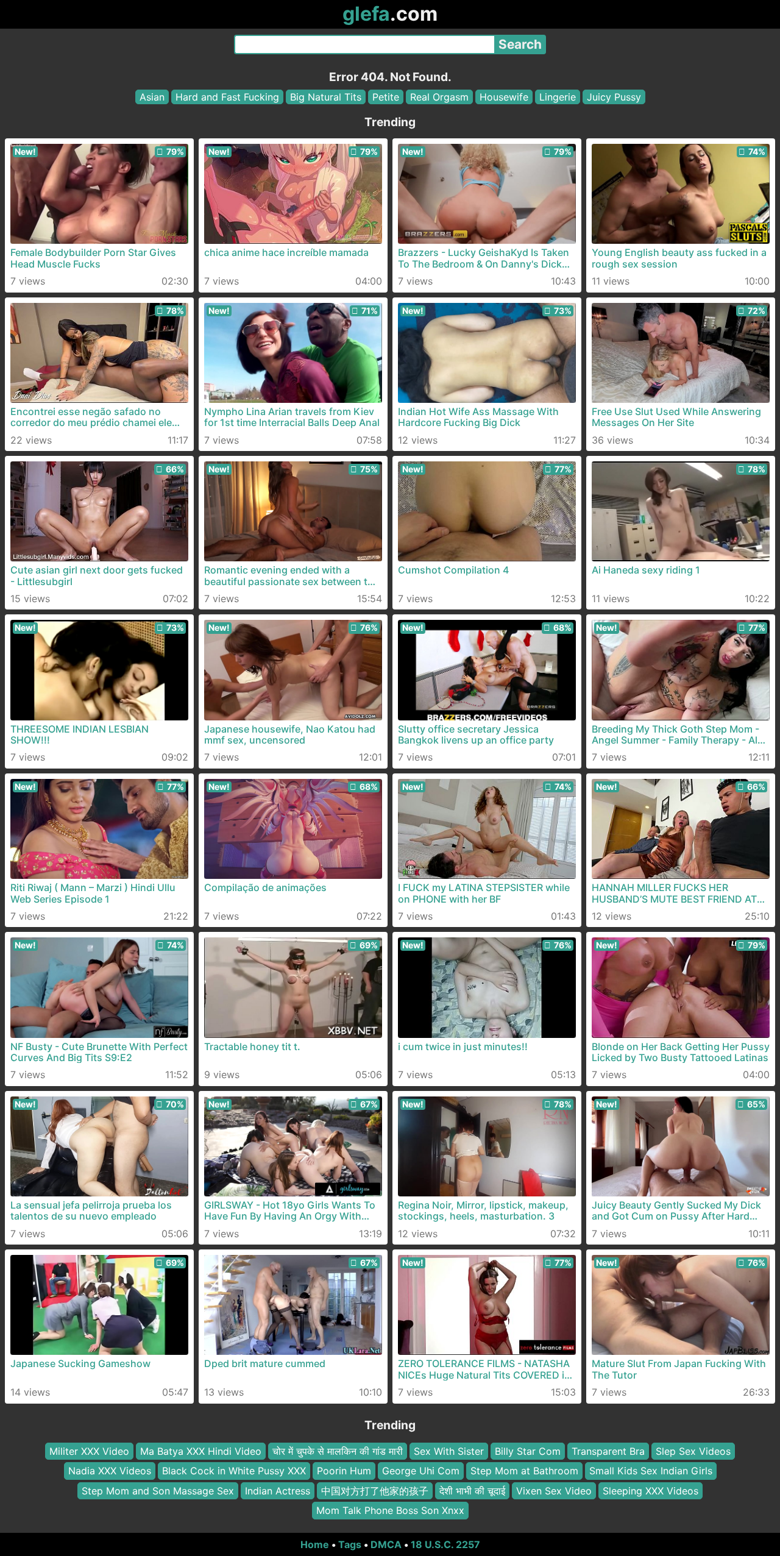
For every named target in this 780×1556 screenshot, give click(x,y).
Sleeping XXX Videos (650, 1490)
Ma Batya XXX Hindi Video (200, 1451)
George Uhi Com (420, 1471)
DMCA (386, 1544)
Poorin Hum (344, 1471)
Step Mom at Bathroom (524, 1471)
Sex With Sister (449, 1451)
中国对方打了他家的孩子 (374, 1490)
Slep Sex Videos (693, 1451)
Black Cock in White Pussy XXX (234, 1471)
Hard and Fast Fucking (227, 97)
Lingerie (557, 97)
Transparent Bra (608, 1451)
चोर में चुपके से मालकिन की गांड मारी (337, 1451)
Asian (152, 97)
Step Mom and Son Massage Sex (158, 1490)
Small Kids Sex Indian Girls (650, 1471)
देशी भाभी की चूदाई (472, 1490)
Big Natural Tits (325, 97)
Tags (349, 1544)
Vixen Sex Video (554, 1490)
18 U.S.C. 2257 (445, 1544)
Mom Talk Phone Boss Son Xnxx (390, 1510)
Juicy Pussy (614, 97)
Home (314, 1544)
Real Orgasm (439, 97)
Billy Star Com (528, 1451)
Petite (385, 97)
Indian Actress (277, 1490)
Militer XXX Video (89, 1451)
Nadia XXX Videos (109, 1471)
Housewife (504, 97)
